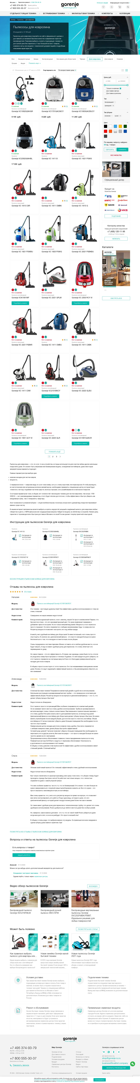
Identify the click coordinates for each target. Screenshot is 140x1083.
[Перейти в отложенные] (103, 7)
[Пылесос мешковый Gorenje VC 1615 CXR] (24, 182)
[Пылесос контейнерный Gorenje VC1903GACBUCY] (84, 88)
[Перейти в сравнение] (112, 7)
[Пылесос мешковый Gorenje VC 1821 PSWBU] (24, 228)
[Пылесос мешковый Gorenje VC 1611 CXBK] (84, 321)
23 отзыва (27, 592)
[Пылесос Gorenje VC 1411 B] (54, 135)
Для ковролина (95, 59)
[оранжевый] (110, 131)
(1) (67, 340)
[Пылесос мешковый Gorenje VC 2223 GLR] (54, 414)
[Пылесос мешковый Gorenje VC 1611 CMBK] (54, 182)
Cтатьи (78, 1052)
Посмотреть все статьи (88, 929)
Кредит (54, 1062)
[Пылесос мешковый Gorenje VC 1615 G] (84, 182)
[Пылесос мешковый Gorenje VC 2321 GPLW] (54, 274)
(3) (67, 106)
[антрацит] (105, 136)
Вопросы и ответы (82, 1057)
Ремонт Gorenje (81, 1062)
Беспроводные (47, 59)
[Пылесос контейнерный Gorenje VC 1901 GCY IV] (24, 414)
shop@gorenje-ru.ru (111, 1058)
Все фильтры (116, 155)
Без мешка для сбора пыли (66, 59)
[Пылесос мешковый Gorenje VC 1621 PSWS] (84, 135)
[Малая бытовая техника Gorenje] (116, 270)
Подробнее (116, 216)
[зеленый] (125, 126)
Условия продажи (58, 1059)
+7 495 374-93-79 (18, 5)
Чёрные (82, 59)
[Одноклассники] (113, 1052)
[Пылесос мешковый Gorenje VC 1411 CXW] (24, 367)
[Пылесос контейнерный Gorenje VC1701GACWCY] (54, 88)
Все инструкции (32, 579)
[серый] (120, 131)
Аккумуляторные (24, 59)
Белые (36, 59)
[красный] (105, 131)
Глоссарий (79, 1054)
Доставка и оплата (58, 1054)
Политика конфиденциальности (62, 1073)
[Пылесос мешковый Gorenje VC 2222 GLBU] (84, 367)
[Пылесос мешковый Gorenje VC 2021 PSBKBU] (84, 228)
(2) (97, 106)
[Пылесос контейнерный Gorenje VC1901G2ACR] (84, 414)
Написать (116, 239)
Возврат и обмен (82, 1059)
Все (13, 59)
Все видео (93, 886)
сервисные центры (41, 876)
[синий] (125, 131)
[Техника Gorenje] (70, 5)
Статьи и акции (102, 3)
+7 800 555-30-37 (18, 8)
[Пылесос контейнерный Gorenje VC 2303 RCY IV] (84, 274)
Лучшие (14, 63)
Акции (23, 63)
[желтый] (120, 126)
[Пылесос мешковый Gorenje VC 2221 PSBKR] (24, 321)
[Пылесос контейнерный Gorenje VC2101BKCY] (54, 367)
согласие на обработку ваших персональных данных (50, 1080)
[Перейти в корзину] (120, 7)
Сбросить (110, 149)
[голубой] (115, 126)
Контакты (55, 1067)
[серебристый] (115, 131)
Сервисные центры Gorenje (61, 1064)
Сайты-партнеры (82, 1067)
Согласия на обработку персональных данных (70, 1081)
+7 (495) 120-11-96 (116, 231)
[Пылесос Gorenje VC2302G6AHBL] (24, 135)
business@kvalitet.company (115, 1063)
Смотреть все (116, 298)
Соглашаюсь (99, 1080)
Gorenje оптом (57, 1052)
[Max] (108, 1052)
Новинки (120, 59)
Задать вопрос (24, 855)
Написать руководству (116, 1068)
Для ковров (109, 59)
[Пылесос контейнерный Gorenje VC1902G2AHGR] (24, 88)
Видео (78, 1064)
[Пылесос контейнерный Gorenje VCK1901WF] (24, 274)
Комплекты (107, 13)
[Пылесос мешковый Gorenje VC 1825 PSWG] (54, 228)
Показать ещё (54, 452)
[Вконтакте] (103, 1052)
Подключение (56, 1057)
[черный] (105, 126)
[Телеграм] (118, 1052)
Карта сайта (106, 1073)
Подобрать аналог (20, 303)
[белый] (110, 126)
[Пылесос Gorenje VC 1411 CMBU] (54, 321)
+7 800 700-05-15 (36, 2)
